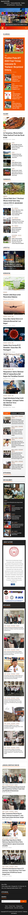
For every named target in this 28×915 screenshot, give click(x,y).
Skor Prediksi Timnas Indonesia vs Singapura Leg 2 (17, 87)
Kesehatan (5, 316)
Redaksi (23, 3)
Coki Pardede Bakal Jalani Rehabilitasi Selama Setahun (17, 509)
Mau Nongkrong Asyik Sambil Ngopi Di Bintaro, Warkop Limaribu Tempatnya (17, 147)
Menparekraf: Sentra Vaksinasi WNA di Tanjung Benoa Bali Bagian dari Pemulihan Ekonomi (13, 374)
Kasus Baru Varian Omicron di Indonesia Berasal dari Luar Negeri (13, 321)
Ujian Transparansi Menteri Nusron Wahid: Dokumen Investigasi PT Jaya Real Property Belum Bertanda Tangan (17, 432)
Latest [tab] (6, 413)
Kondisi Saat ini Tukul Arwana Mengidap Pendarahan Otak (16, 517)
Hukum (12, 426)
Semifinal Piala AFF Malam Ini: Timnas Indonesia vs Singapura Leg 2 (16, 78)
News (13, 208)
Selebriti (5, 500)
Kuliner (4, 130)
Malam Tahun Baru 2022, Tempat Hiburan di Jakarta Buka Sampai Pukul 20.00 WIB (17, 212)
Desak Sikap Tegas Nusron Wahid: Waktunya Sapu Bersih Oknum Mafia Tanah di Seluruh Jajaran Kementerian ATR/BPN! (17, 444)
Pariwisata (5, 196)
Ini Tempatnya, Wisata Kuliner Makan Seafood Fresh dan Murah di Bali (13, 135)
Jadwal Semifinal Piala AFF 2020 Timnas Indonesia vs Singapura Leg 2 (17, 96)
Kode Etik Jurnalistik (18, 908)
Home (6, 906)
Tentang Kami (7, 3)
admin (15, 72)
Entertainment (14, 235)
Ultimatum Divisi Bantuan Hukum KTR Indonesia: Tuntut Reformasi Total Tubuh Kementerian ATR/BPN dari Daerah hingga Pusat (17, 455)
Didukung (25, 911)
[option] (14, 261)
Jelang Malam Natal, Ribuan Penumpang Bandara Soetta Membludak (16, 230)
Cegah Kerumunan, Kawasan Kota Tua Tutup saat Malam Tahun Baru (18, 221)
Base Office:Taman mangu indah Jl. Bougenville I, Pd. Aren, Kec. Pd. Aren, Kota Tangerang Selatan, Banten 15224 (13, 886)
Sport (6, 55)
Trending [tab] (22, 413)
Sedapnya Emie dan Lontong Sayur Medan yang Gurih (17, 155)
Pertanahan (20, 426)
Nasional (9, 316)
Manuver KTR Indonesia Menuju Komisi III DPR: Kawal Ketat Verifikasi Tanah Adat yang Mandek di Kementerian (14, 629)
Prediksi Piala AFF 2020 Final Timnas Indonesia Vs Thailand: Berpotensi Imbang (14, 64)
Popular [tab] (15, 413)
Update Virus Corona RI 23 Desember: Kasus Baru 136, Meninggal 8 (12, 347)
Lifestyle (19, 235)
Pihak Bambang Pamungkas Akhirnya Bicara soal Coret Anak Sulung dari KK (17, 525)
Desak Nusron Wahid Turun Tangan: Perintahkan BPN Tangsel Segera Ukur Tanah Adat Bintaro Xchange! (13, 727)
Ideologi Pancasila (11, 4)
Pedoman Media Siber (15, 3)
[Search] (26, 28)
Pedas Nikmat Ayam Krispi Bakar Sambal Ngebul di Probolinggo (17, 164)
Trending (13, 417)
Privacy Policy (19, 4)
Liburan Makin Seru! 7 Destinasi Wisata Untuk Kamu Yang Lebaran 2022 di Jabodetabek (13, 200)
